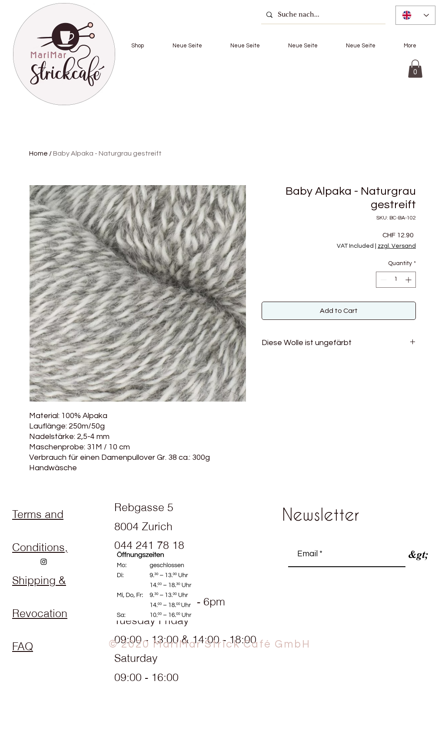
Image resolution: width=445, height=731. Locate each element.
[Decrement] (382, 279)
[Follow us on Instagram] (44, 562)
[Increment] (409, 279)
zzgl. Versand (397, 246)
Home (38, 153)
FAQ (22, 646)
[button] (137, 45)
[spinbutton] (396, 279)
